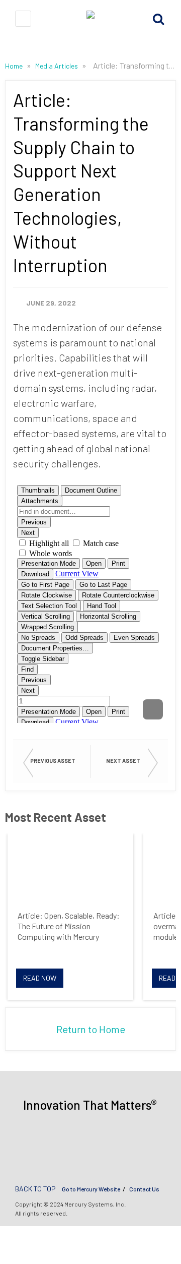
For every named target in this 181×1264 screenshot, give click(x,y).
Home (14, 66)
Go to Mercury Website (91, 1188)
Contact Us (144, 1188)
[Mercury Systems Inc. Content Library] (90, 18)
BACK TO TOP (35, 1188)
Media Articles (57, 66)
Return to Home (90, 1029)
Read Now (39, 978)
